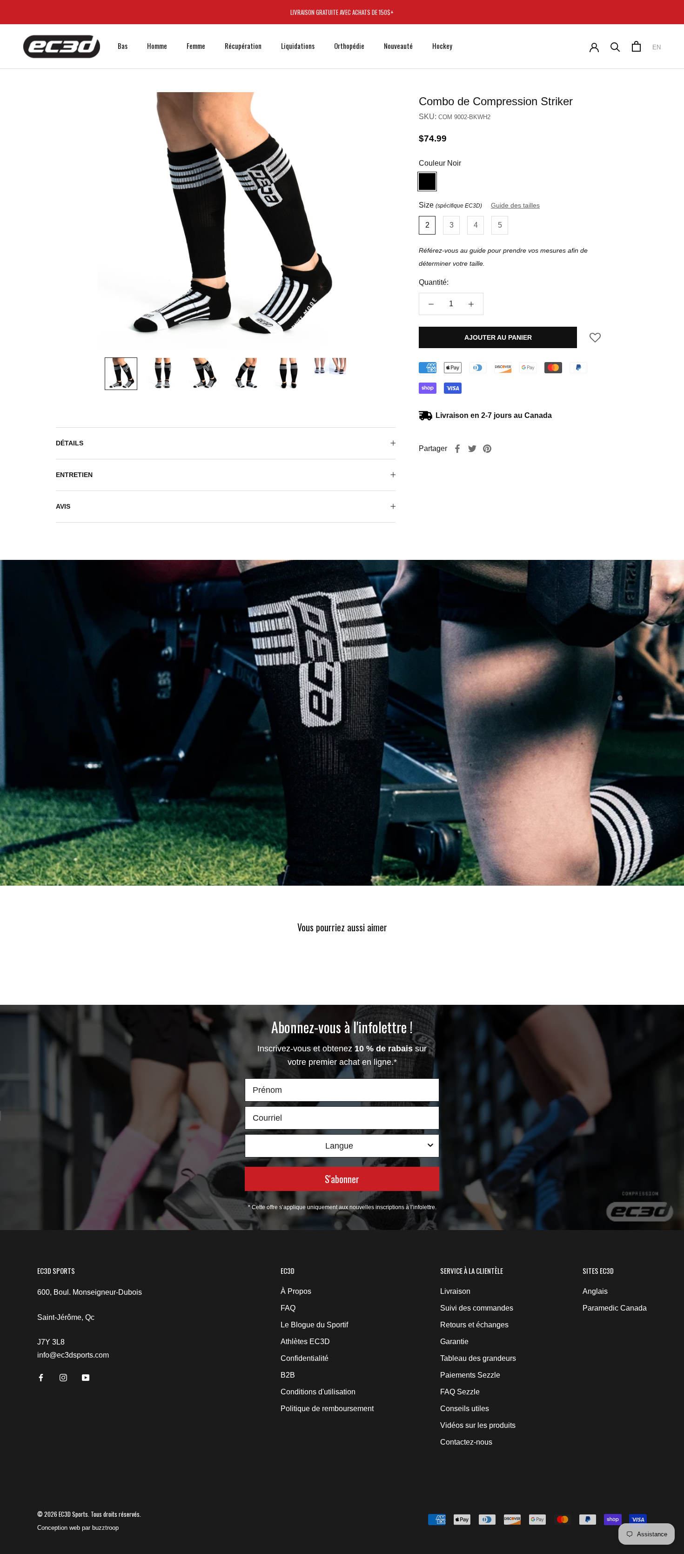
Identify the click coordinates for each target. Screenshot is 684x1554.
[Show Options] (430, 1146)
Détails (69, 443)
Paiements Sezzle (470, 1375)
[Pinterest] (487, 448)
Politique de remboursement (327, 1409)
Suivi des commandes (476, 1308)
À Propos (296, 1291)
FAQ (288, 1308)
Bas (122, 45)
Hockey (442, 45)
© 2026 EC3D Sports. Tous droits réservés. (89, 1514)
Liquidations (298, 45)
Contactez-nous (466, 1442)
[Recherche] (615, 46)
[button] (595, 340)
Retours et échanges (474, 1325)
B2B (288, 1375)
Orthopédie (349, 45)
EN (656, 47)
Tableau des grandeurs (478, 1358)
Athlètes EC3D (305, 1341)
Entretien (74, 474)
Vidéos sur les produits (478, 1425)
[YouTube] (85, 1377)
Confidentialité (305, 1358)
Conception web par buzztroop (78, 1527)
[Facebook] (457, 448)
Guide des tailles (515, 205)
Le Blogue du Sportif (314, 1325)
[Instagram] (63, 1377)
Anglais (595, 1291)
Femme (196, 45)
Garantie (454, 1341)
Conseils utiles (464, 1409)
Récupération (243, 45)
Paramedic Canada (615, 1308)
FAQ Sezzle (460, 1392)
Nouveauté (398, 45)
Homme (157, 45)
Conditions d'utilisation (318, 1392)
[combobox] (339, 1146)
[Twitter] (472, 448)
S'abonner (342, 1179)
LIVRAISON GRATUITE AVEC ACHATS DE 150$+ (342, 12)
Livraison (455, 1291)
